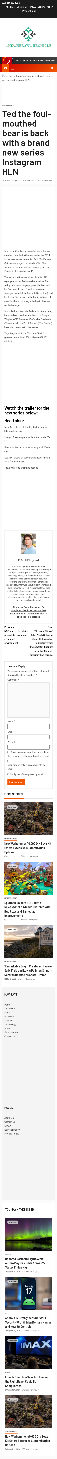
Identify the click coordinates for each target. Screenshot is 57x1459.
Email (11, 731)
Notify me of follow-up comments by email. (26, 767)
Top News (9, 1008)
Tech (7, 1313)
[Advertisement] (28, 219)
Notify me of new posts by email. (27, 774)
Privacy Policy (29, 11)
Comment (13, 679)
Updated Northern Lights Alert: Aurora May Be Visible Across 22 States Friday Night (25, 1263)
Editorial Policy (45, 7)
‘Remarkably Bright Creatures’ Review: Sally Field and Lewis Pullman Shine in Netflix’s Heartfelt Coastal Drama (28, 970)
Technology (10, 1024)
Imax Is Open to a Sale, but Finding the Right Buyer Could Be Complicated (27, 1381)
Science (8, 1020)
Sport (7, 1028)
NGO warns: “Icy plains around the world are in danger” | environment (16, 635)
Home (7, 1004)
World (7, 1012)
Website (11, 742)
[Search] (52, 68)
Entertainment (8, 105)
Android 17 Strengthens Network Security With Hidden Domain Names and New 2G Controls (28, 1322)
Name (11, 721)
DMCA (33, 7)
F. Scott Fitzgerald (12, 181)
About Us (10, 7)
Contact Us (22, 7)
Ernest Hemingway (31, 856)
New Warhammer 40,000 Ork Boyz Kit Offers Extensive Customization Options (27, 847)
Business (9, 1372)
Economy (9, 1016)
